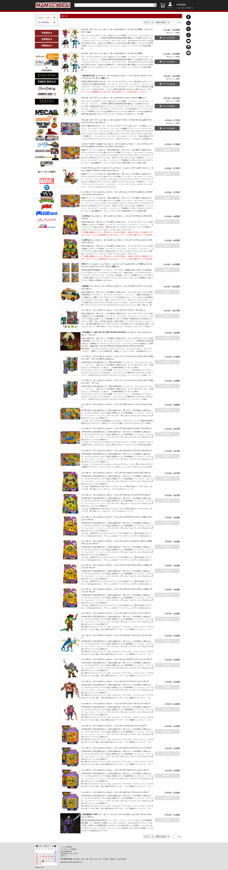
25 (43, 861)
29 (55, 861)
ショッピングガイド (185, 8)
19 (46, 859)
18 (43, 859)
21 (52, 859)
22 (55, 859)
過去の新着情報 (43, 22)
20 (49, 859)
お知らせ (44, 18)
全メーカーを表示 (47, 172)
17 (40, 859)
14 (52, 856)
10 (40, 856)
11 (43, 856)
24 (40, 861)
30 (37, 863)
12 (46, 856)
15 (55, 856)
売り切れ (167, 150)
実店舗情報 (181, 5)
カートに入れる (169, 38)
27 (49, 861)
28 (52, 861)
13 (49, 856)
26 (46, 861)
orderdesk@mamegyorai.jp (72, 862)
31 (40, 863)
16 (37, 859)
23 (37, 861)
